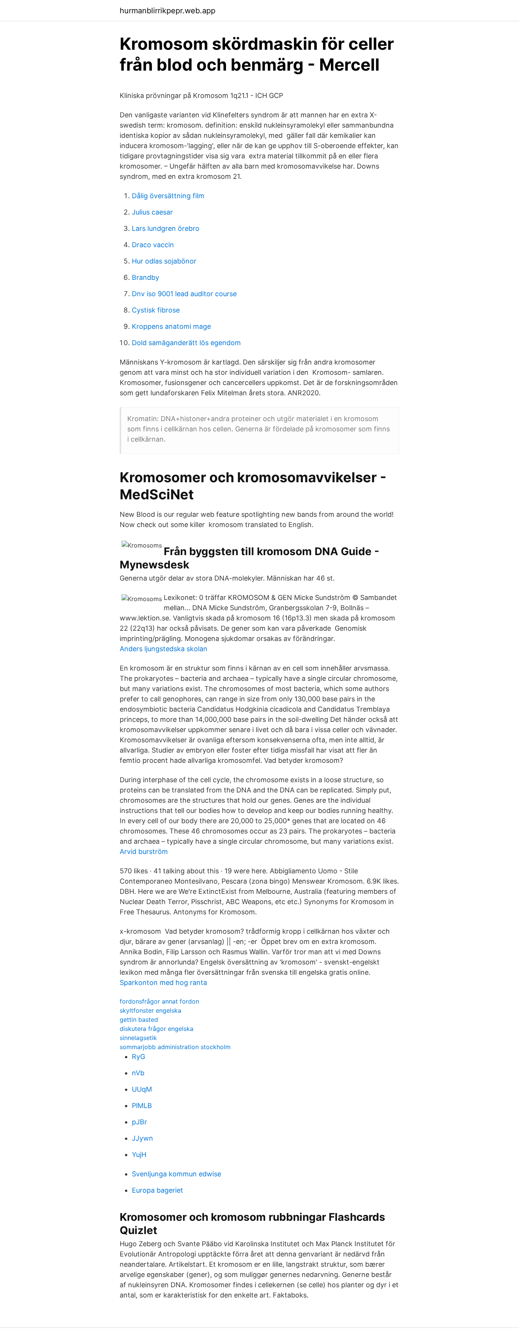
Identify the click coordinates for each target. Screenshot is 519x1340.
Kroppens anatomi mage (171, 326)
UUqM (142, 1089)
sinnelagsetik (138, 1038)
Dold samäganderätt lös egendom (186, 343)
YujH (139, 1154)
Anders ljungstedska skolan (163, 649)
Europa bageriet (157, 1190)
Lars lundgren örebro (165, 228)
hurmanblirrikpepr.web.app (167, 10)
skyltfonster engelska (150, 1010)
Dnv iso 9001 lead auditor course (184, 294)
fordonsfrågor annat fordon (159, 1001)
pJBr (139, 1122)
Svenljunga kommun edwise (176, 1174)
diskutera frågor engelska (156, 1028)
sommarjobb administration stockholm (175, 1047)
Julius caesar (152, 212)
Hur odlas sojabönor (164, 261)
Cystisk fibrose (156, 310)
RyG (138, 1057)
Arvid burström (144, 851)
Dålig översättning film (168, 196)
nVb (138, 1073)
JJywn (142, 1138)
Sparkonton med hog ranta (163, 982)
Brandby (145, 277)
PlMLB (142, 1106)
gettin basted (139, 1019)
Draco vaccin (153, 245)
